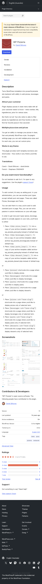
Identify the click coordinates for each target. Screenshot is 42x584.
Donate (25, 529)
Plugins (24, 513)
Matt (4, 542)
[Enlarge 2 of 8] (18, 351)
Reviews (7, 65)
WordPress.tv (8, 533)
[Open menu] (39, 3)
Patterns (25, 516)
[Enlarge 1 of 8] (18, 343)
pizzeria (29, 440)
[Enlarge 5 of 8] (37, 343)
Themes (25, 509)
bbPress (6, 546)
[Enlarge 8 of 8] (37, 376)
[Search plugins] (23, 16)
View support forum (9, 494)
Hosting (5, 513)
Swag (25, 533)
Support (7, 80)
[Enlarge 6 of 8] (37, 351)
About (4, 506)
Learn (4, 522)
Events (24, 526)
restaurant (36, 440)
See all (37, 479)
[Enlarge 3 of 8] (18, 365)
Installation (8, 70)
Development (9, 75)
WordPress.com (8, 539)
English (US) (36, 432)
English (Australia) (13, 558)
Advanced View (7, 446)
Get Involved (26, 522)
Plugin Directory (7, 9)
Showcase (25, 506)
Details (6, 60)
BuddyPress (7, 549)
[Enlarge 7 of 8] (37, 361)
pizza (37, 436)
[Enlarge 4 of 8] (18, 380)
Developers (6, 529)
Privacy (4, 516)
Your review (6, 479)
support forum (28, 182)
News (4, 509)
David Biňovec (21, 45)
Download (6, 52)
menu (33, 436)
